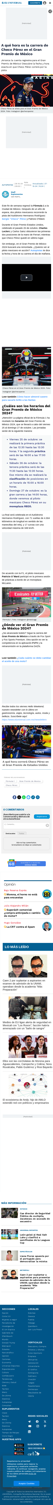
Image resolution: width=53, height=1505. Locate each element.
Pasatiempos (34, 1386)
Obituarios (32, 1360)
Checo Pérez (11, 785)
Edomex (32, 1313)
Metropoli (6, 1346)
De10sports (33, 1373)
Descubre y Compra (37, 1346)
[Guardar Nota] (38, 797)
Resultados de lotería (34, 1394)
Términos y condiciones (21, 1487)
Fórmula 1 (10, 781)
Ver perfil (15, 197)
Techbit (5, 1389)
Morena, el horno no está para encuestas (20, 896)
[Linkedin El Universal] (29, 1431)
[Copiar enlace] (33, 797)
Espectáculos (8, 1369)
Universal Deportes (11, 1366)
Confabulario (8, 1376)
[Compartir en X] (19, 797)
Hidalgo (31, 1323)
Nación (5, 1313)
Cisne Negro (7, 1436)
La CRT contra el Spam (21, 926)
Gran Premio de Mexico (30, 781)
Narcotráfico (8, 1353)
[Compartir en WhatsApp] (24, 797)
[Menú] (50, 3)
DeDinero (32, 1376)
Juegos (31, 1383)
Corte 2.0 (6, 1316)
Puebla (31, 1320)
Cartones (6, 1359)
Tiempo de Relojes (10, 1433)
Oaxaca (31, 1316)
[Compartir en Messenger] (28, 797)
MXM (4, 1386)
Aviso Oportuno (35, 1353)
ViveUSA (32, 1379)
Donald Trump (8, 1343)
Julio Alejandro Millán (16, 905)
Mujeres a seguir (9, 1320)
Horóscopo (33, 1389)
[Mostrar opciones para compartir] (50, 11)
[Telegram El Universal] (29, 1421)
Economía (6, 1362)
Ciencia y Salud (9, 1382)
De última (6, 1396)
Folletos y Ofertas (36, 1350)
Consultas (6, 1405)
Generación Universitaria (33, 1364)
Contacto (38, 1487)
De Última (6, 1423)
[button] (35, 3)
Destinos (6, 1399)
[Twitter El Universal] (45, 1421)
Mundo (5, 1339)
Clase (4, 1413)
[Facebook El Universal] (37, 1421)
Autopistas (7, 185)
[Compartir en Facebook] (14, 797)
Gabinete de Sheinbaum (7, 1334)
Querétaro (32, 1326)
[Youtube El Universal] (30, 1426)
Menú (4, 1392)
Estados (6, 1349)
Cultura (5, 1372)
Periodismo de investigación (8, 1324)
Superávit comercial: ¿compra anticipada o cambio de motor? (22, 912)
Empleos (32, 1356)
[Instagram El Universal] (37, 1426)
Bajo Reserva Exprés (15, 890)
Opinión (9, 884)
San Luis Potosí (35, 1329)
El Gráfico (32, 1369)
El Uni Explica (8, 1329)
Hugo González (12, 922)
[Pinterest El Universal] (45, 1426)
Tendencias (7, 1379)
